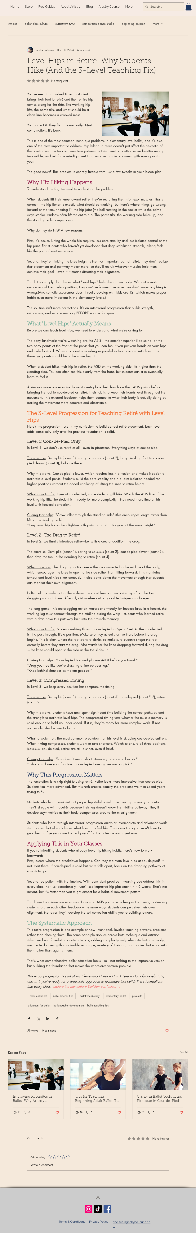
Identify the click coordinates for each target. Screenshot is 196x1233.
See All (184, 1052)
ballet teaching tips (98, 1005)
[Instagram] (88, 1209)
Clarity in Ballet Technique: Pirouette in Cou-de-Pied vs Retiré (159, 1099)
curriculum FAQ (65, 23)
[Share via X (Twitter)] (38, 1018)
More (156, 23)
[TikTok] (98, 1209)
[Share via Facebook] (29, 1018)
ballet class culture (36, 23)
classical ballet (38, 996)
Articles (12, 23)
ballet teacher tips (63, 996)
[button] (188, 7)
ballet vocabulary (90, 996)
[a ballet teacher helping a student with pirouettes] (36, 1074)
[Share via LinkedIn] (48, 1018)
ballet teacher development (68, 1005)
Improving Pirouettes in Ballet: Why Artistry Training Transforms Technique (32, 1099)
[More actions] (166, 50)
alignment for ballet (39, 1005)
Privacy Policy (98, 1221)
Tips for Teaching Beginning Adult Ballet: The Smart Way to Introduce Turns (98, 1099)
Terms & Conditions (72, 1221)
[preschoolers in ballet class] (160, 1074)
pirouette (137, 996)
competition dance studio (98, 23)
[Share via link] (57, 1018)
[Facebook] (107, 1209)
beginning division (133, 23)
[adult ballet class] (98, 1074)
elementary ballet (116, 996)
